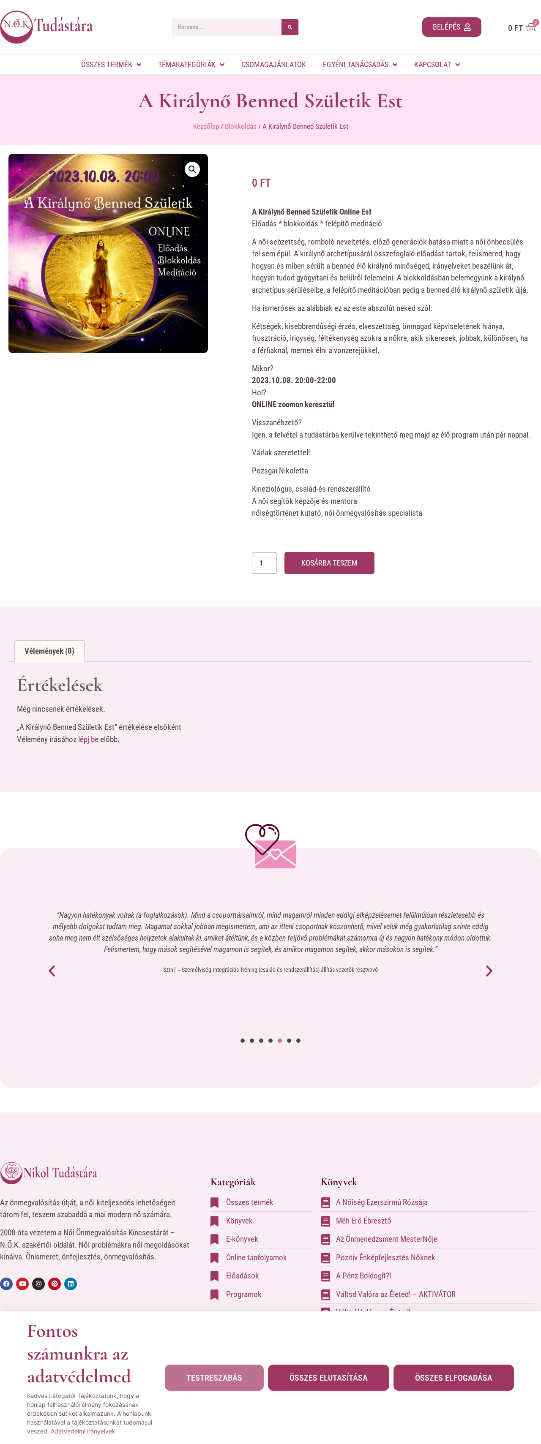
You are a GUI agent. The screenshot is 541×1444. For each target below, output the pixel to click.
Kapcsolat (432, 64)
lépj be (88, 739)
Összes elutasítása (329, 1378)
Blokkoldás (241, 126)
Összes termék (106, 64)
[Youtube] (22, 1284)
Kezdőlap (206, 126)
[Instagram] (38, 1284)
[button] (192, 169)
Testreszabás (214, 1378)
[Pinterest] (54, 1284)
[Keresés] (289, 27)
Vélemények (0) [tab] (49, 651)
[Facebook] (6, 1284)
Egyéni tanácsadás (355, 64)
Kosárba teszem (329, 562)
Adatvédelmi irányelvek (83, 1431)
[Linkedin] (70, 1284)
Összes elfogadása (453, 1378)
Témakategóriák (187, 64)
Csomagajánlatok (273, 64)
